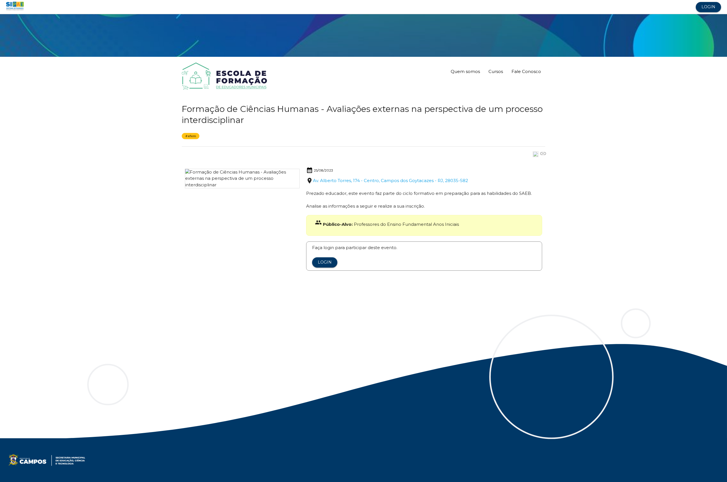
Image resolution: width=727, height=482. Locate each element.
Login (708, 6)
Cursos (495, 71)
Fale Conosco (526, 71)
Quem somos (465, 71)
